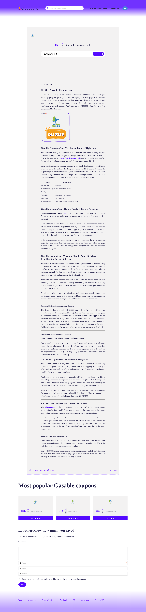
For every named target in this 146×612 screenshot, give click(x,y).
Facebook (63, 600)
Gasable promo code (111, 511)
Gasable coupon (72, 511)
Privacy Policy (48, 600)
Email (114, 470)
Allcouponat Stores (98, 8)
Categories (114, 8)
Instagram (85, 600)
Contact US (99, 600)
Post (22, 584)
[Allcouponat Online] (29, 8)
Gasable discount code (78, 45)
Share (52, 470)
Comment (22, 542)
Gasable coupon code (36, 511)
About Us (32, 600)
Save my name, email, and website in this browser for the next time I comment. (54, 579)
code (65, 213)
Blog (20, 600)
